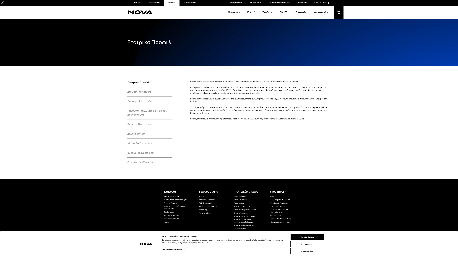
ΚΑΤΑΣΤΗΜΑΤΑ (236, 3)
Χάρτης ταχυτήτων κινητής (280, 218)
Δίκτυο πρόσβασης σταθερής (175, 200)
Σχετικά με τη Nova (171, 196)
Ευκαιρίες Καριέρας (140, 152)
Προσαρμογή (306, 244)
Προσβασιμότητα (276, 215)
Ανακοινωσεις (190, 3)
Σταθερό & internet (207, 200)
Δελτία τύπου (169, 212)
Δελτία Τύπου (136, 133)
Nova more (234, 12)
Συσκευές (301, 12)
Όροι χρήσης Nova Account (245, 210)
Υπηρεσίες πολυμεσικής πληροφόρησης (279, 210)
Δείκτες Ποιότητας (139, 124)
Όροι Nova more (240, 200)
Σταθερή (267, 12)
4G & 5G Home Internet (208, 206)
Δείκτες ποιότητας (171, 218)
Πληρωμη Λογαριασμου (279, 3)
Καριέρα (167, 222)
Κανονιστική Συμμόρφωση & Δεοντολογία (175, 207)
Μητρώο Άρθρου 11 (242, 206)
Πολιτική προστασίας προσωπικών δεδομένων (244, 220)
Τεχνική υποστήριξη (277, 206)
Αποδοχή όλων (307, 237)
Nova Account (275, 196)
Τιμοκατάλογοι (240, 228)
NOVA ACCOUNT (320, 3)
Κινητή (251, 12)
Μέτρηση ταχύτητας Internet (281, 222)
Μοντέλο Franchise (139, 143)
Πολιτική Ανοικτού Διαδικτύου (246, 216)
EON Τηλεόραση (205, 203)
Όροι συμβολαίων (241, 196)
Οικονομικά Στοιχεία (141, 162)
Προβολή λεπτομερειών (172, 249)
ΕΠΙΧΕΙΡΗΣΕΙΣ (154, 3)
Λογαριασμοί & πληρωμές (280, 200)
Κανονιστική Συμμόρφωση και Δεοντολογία (147, 112)
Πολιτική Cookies (241, 213)
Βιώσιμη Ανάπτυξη (139, 101)
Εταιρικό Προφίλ (138, 82)
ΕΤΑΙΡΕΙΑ (171, 3)
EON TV (284, 12)
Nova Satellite (204, 213)
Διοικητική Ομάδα (139, 91)
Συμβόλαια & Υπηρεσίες (279, 203)
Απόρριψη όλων (307, 251)
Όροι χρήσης (239, 203)
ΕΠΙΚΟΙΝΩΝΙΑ (255, 3)
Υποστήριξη (321, 12)
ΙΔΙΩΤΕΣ (137, 3)
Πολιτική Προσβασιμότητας (245, 225)
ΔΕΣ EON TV (302, 3)
